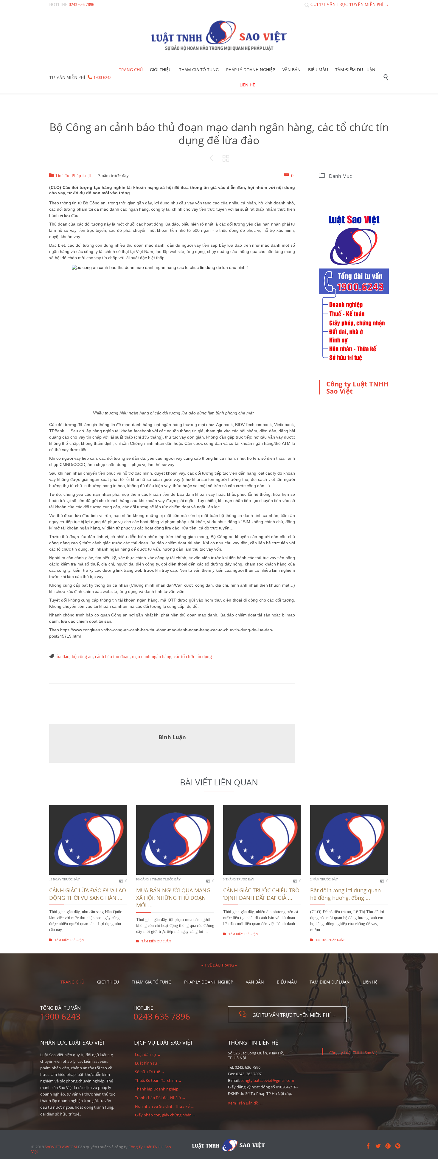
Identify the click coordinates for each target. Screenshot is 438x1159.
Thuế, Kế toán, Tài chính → (158, 1080)
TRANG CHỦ (72, 982)
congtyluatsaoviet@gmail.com (267, 1080)
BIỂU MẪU (287, 982)
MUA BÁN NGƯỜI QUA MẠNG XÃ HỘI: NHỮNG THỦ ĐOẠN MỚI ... (173, 898)
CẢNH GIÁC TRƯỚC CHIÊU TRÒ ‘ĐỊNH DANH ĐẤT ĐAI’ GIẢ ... (261, 894)
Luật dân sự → (148, 1054)
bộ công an (82, 656)
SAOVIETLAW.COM (61, 1146)
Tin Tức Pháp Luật (70, 175)
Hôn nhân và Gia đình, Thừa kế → (164, 1106)
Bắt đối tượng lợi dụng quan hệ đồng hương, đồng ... (345, 894)
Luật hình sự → (148, 1063)
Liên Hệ (370, 982)
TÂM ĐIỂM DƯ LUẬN (66, 940)
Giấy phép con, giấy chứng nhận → (165, 1115)
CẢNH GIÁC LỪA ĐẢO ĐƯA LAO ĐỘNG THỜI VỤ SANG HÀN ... (87, 894)
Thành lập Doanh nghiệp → (159, 1089)
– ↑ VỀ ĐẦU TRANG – (219, 965)
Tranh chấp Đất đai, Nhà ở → (160, 1097)
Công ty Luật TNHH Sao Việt (357, 387)
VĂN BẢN (255, 982)
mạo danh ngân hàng (151, 656)
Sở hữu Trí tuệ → (150, 1071)
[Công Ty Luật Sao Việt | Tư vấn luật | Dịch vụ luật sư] (219, 35)
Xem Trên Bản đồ (243, 1103)
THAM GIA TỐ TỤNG (151, 982)
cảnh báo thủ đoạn (112, 656)
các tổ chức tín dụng (193, 656)
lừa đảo (62, 656)
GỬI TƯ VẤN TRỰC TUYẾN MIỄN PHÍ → (347, 4)
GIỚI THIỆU (108, 982)
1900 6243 (102, 77)
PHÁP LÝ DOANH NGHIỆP (208, 982)
